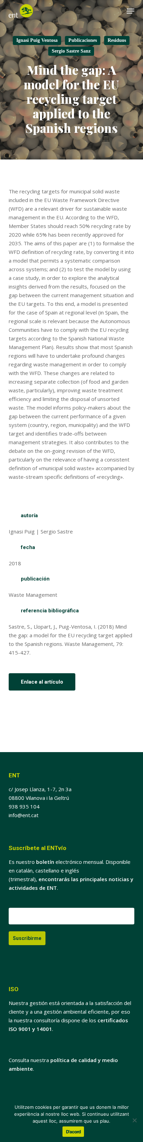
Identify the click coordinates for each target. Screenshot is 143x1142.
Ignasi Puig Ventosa (37, 40)
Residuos (117, 40)
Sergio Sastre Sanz (71, 51)
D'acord (73, 1131)
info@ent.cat (24, 815)
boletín (45, 861)
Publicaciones (82, 40)
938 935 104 (24, 806)
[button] (130, 11)
